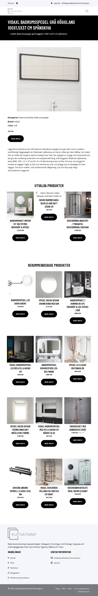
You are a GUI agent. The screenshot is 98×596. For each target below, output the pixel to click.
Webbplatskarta (83, 592)
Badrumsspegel (41, 117)
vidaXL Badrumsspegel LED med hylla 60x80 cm (20, 368)
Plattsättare (14, 568)
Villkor (70, 589)
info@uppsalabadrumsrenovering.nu (75, 3)
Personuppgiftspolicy (81, 589)
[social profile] (17, 3)
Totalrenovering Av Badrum (19, 578)
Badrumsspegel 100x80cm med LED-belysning (49, 368)
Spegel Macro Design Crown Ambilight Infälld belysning (20, 429)
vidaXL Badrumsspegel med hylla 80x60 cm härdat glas (49, 429)
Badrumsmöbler (26, 117)
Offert (12, 563)
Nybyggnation (15, 573)
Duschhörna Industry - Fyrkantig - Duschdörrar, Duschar (78, 224)
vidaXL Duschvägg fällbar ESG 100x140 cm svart (49, 491)
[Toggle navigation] (87, 11)
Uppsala (57, 3)
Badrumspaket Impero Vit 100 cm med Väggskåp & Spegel (20, 224)
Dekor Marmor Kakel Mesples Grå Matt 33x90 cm (49, 203)
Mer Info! (15, 138)
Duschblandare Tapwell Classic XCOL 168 (20, 491)
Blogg (58, 589)
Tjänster (13, 558)
